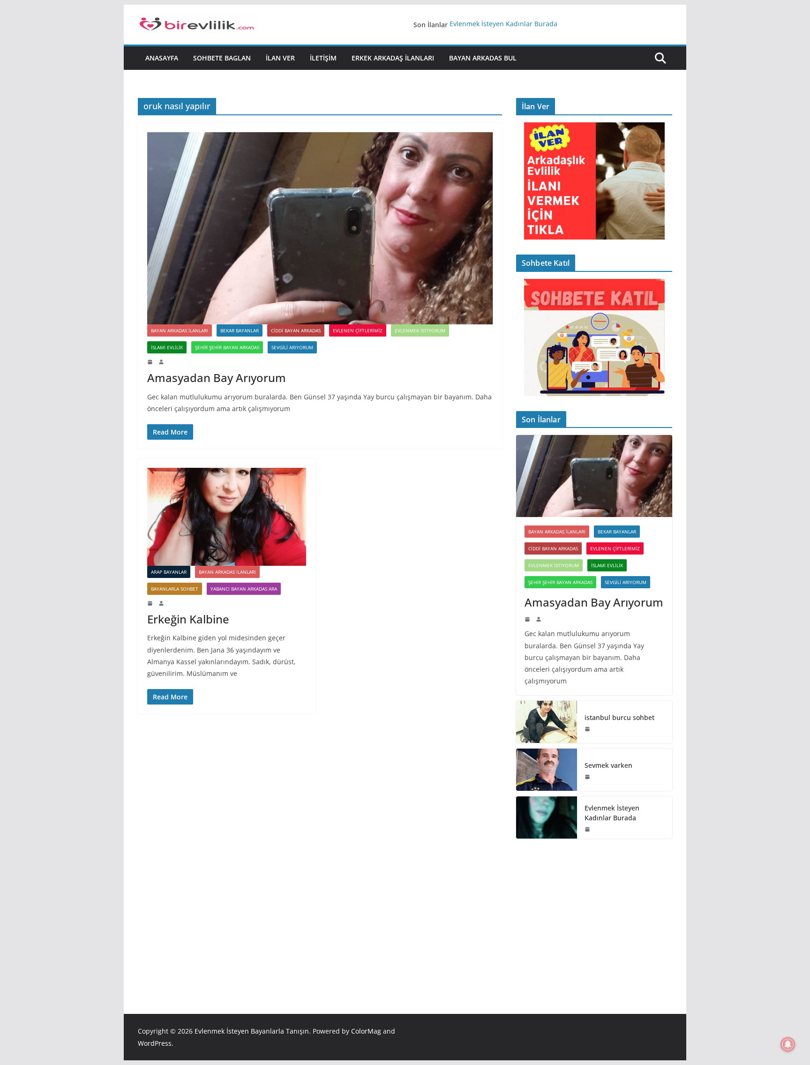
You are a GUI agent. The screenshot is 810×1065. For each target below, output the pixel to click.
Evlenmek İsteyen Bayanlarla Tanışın (252, 1031)
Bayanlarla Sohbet (174, 588)
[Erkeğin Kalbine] (226, 517)
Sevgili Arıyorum (292, 347)
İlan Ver (280, 57)
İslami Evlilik (167, 347)
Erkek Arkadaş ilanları (393, 57)
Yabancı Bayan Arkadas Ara (243, 588)
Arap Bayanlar (169, 572)
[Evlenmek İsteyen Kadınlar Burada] (546, 817)
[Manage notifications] (787, 1044)
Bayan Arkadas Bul (483, 57)
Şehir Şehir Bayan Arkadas (227, 347)
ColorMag (366, 1031)
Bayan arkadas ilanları (179, 330)
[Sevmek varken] (546, 770)
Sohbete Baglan (222, 57)
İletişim (323, 57)
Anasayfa (161, 57)
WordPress (155, 1043)
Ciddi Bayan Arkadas (296, 330)
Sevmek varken (608, 765)
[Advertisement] (594, 912)
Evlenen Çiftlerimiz (357, 330)
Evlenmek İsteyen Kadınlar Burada (503, 24)
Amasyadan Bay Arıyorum (216, 377)
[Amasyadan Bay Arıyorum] (320, 228)
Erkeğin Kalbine (188, 619)
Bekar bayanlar (239, 330)
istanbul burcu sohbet (619, 717)
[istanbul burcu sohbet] (546, 722)
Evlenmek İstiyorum (420, 330)
